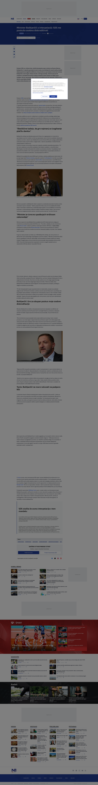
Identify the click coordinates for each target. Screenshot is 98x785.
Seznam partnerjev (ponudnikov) (38, 92)
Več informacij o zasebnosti (48, 86)
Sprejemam (53, 96)
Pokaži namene (45, 96)
